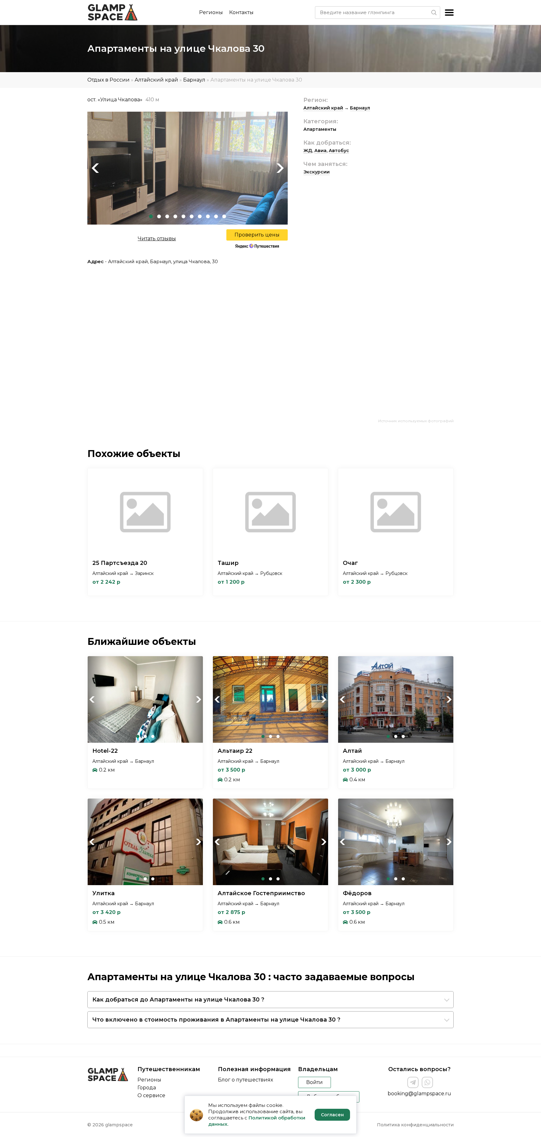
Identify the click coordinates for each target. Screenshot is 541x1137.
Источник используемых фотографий (416, 420)
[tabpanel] (187, 168)
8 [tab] (208, 216)
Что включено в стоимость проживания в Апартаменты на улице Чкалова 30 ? (216, 1019)
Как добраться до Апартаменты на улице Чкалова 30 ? (178, 999)
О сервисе (151, 1095)
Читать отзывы (157, 239)
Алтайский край (156, 80)
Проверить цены (257, 235)
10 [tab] (224, 216)
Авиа (320, 150)
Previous (95, 168)
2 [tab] (159, 216)
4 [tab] (175, 216)
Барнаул (194, 80)
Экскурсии (316, 172)
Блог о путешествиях (245, 1080)
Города (146, 1088)
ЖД (307, 150)
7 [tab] (200, 216)
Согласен (332, 1115)
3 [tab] (167, 216)
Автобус (339, 150)
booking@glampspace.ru (419, 1094)
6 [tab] (191, 216)
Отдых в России (108, 80)
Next (280, 168)
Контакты (241, 12)
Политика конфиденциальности (415, 1125)
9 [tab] (216, 216)
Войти (314, 1082)
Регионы (211, 12)
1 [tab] (151, 216)
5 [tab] (183, 216)
